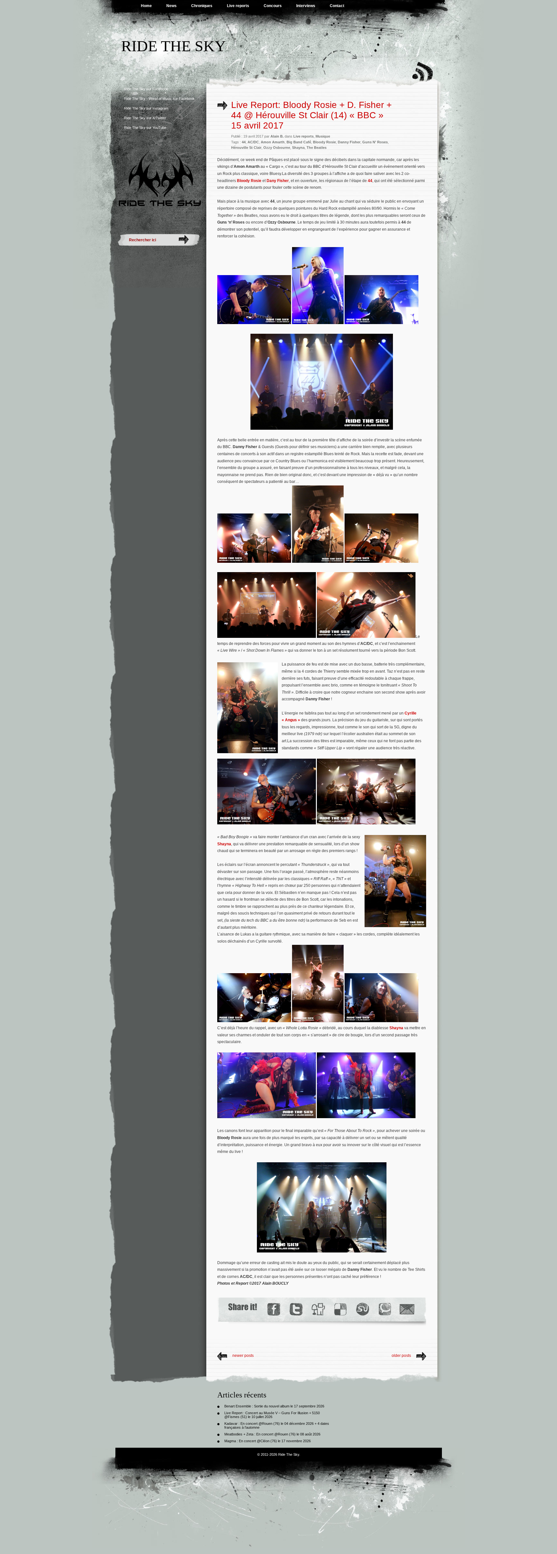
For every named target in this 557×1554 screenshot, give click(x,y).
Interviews (305, 6)
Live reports (238, 6)
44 (244, 142)
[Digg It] (317, 1309)
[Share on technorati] (384, 1309)
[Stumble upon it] (362, 1309)
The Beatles (317, 147)
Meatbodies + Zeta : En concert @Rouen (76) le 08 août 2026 (272, 1434)
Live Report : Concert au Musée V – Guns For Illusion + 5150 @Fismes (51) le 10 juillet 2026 (272, 1415)
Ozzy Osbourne (276, 147)
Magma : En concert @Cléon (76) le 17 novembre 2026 (267, 1441)
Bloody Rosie (324, 142)
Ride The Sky (173, 45)
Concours (273, 6)
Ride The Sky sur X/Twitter (145, 118)
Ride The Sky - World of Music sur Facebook (159, 99)
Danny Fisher (349, 142)
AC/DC (253, 142)
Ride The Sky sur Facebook (146, 89)
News (171, 6)
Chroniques (201, 6)
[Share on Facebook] (273, 1309)
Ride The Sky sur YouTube (145, 128)
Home (146, 6)
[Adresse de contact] (407, 1309)
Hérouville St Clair (246, 147)
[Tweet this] (295, 1309)
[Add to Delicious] (340, 1309)
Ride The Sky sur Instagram (146, 108)
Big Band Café (299, 142)
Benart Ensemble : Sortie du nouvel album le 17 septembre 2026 (274, 1406)
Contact (337, 6)
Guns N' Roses (375, 142)
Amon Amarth (273, 142)
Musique (323, 136)
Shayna (298, 147)
